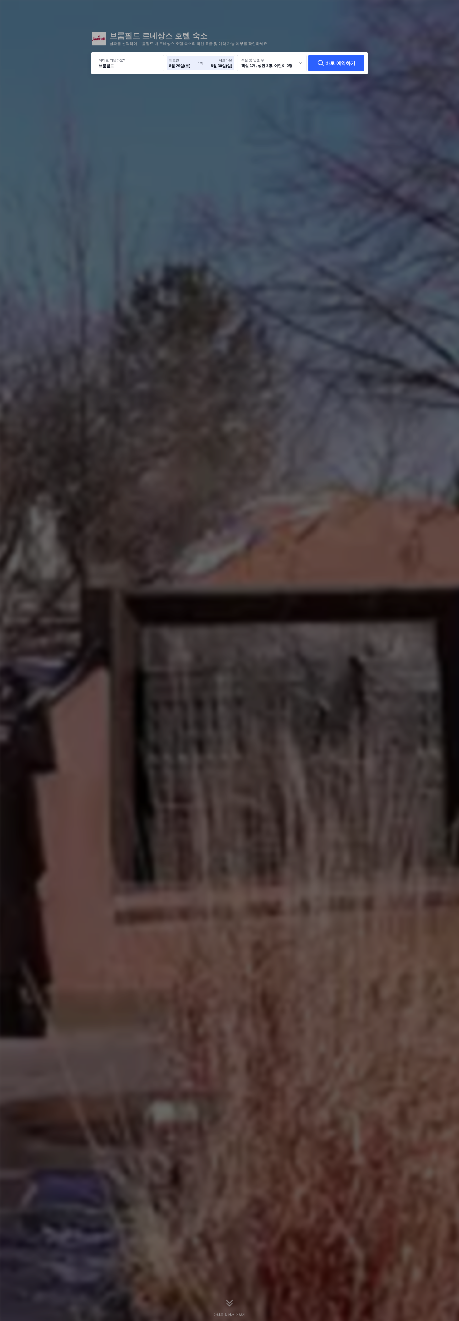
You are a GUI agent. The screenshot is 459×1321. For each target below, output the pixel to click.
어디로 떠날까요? (112, 60)
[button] (426, 8)
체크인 (174, 60)
